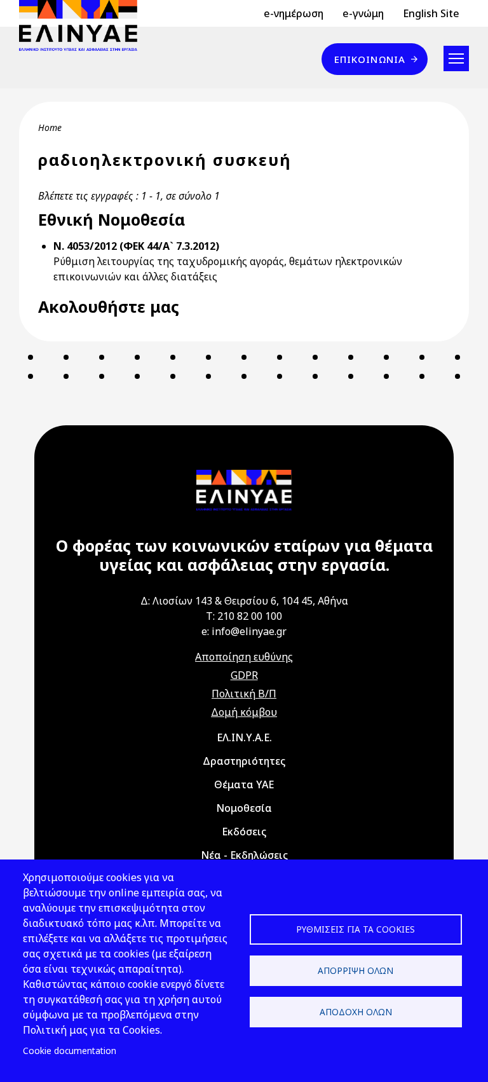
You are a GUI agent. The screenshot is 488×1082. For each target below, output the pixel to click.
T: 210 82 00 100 (244, 616)
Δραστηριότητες (244, 761)
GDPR (244, 675)
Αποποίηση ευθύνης (244, 657)
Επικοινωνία (369, 59)
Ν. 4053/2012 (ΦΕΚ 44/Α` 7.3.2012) (136, 246)
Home (50, 127)
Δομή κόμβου (244, 712)
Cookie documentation (69, 1050)
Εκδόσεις (244, 832)
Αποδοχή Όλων (356, 1012)
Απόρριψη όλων (355, 970)
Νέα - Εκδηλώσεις (244, 855)
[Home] (83, 25)
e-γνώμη (363, 13)
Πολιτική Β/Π (244, 694)
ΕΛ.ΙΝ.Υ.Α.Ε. (244, 737)
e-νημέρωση (293, 13)
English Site (431, 13)
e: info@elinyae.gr (244, 631)
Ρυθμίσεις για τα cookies (355, 929)
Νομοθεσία (244, 808)
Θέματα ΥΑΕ (244, 784)
